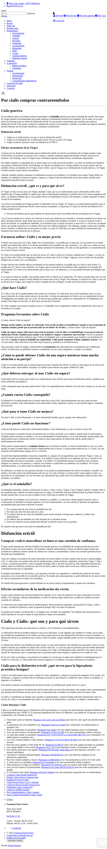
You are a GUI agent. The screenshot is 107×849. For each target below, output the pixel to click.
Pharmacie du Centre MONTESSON (57, 767)
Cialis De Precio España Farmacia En (23, 785)
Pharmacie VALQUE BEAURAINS (61, 740)
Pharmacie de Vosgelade (43, 762)
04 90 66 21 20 (13, 816)
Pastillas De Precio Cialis (18, 780)
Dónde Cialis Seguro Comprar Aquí (22, 777)
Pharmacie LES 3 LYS (46, 747)
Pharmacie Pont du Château (42, 772)
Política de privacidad (16, 838)
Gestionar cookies (15, 841)
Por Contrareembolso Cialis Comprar (23, 792)
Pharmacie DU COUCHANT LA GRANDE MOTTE (61, 735)
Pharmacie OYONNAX (52, 765)
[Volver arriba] (3, 93)
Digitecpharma (14, 845)
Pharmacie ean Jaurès (46, 730)
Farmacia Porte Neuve (24, 833)
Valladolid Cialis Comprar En (20, 787)
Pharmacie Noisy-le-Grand (53, 725)
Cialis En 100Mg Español (18, 790)
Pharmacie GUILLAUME (52, 732)
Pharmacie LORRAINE (49, 760)
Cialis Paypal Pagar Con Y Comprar (22, 782)
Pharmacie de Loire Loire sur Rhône (49, 720)
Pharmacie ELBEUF (54, 745)
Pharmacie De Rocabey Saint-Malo (54, 750)
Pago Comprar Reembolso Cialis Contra (24, 795)
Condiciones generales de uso (20, 835)
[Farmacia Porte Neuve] (4, 16)
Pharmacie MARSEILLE (52, 755)
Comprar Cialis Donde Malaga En (22, 775)
